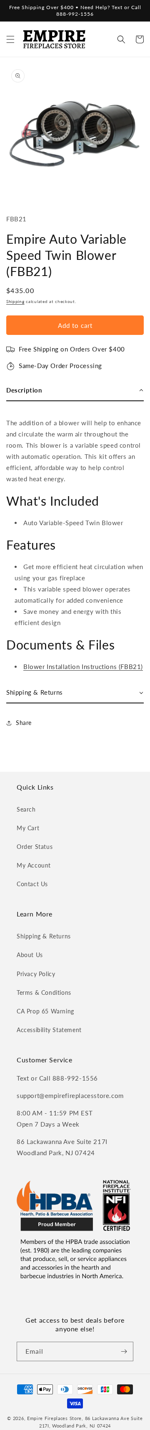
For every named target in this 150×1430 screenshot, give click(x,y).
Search (26, 809)
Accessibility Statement (49, 1029)
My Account (34, 865)
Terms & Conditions (44, 992)
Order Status (34, 846)
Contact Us (32, 883)
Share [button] (24, 722)
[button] (10, 39)
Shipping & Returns (44, 936)
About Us (30, 954)
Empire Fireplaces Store (54, 1418)
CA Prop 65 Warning (45, 1011)
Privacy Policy (36, 973)
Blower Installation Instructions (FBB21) (83, 666)
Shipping (15, 301)
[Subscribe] (124, 1351)
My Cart (28, 827)
